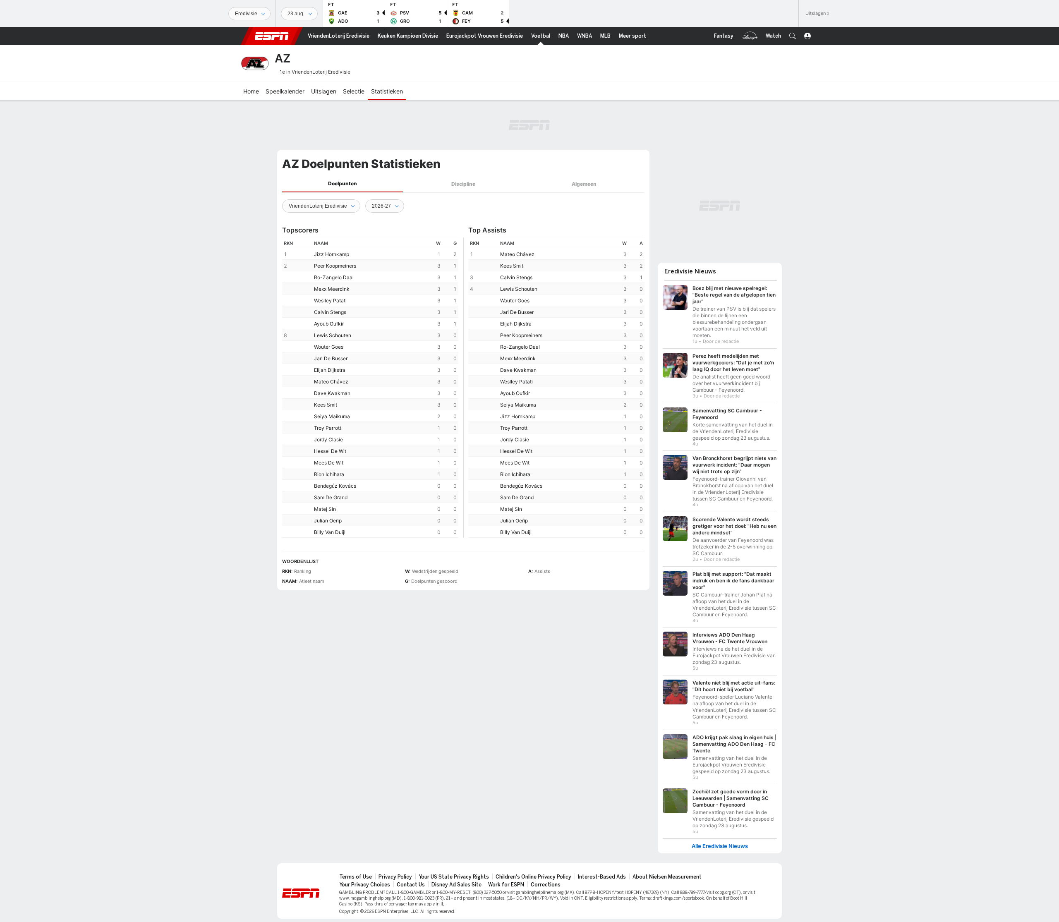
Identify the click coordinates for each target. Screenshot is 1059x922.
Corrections (546, 885)
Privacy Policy (395, 877)
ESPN (272, 36)
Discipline (463, 184)
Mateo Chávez (331, 381)
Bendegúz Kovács (335, 486)
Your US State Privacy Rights (454, 877)
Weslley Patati (330, 300)
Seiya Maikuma (332, 416)
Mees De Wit (328, 463)
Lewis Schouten (332, 335)
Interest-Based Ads (602, 877)
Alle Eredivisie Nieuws (720, 846)
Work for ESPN (506, 885)
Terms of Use (355, 877)
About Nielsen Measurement (667, 877)
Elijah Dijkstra (329, 370)
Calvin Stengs (330, 312)
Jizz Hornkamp (331, 254)
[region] (370, 388)
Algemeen (584, 184)
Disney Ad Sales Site (456, 885)
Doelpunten (342, 183)
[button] (792, 36)
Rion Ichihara (329, 474)
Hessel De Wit (330, 451)
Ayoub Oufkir (329, 324)
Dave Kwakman (332, 393)
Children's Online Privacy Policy (533, 877)
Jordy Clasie (328, 439)
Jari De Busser (330, 358)
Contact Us (411, 885)
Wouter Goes (328, 347)
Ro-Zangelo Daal (334, 277)
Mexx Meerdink (332, 289)
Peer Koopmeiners (335, 266)
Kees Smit (325, 405)
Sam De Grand (330, 497)
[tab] (342, 183)
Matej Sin (325, 509)
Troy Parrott (327, 428)
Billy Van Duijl (329, 532)
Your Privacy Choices (364, 885)
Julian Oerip (328, 520)
